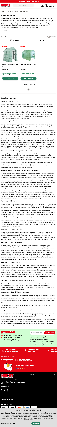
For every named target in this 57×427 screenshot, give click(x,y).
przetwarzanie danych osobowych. (41, 345)
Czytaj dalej (4, 30)
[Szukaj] (15, 6)
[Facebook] (3, 389)
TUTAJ (45, 415)
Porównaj (54, 36)
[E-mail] (17, 360)
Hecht (2, 11)
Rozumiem (36, 423)
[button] (54, 5)
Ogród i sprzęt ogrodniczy (12, 11)
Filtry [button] (43, 40)
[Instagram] (7, 389)
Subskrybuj (51, 332)
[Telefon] (2, 360)
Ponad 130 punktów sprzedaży (27, 365)
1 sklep (10, 74)
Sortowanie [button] (16, 40)
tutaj (14, 423)
